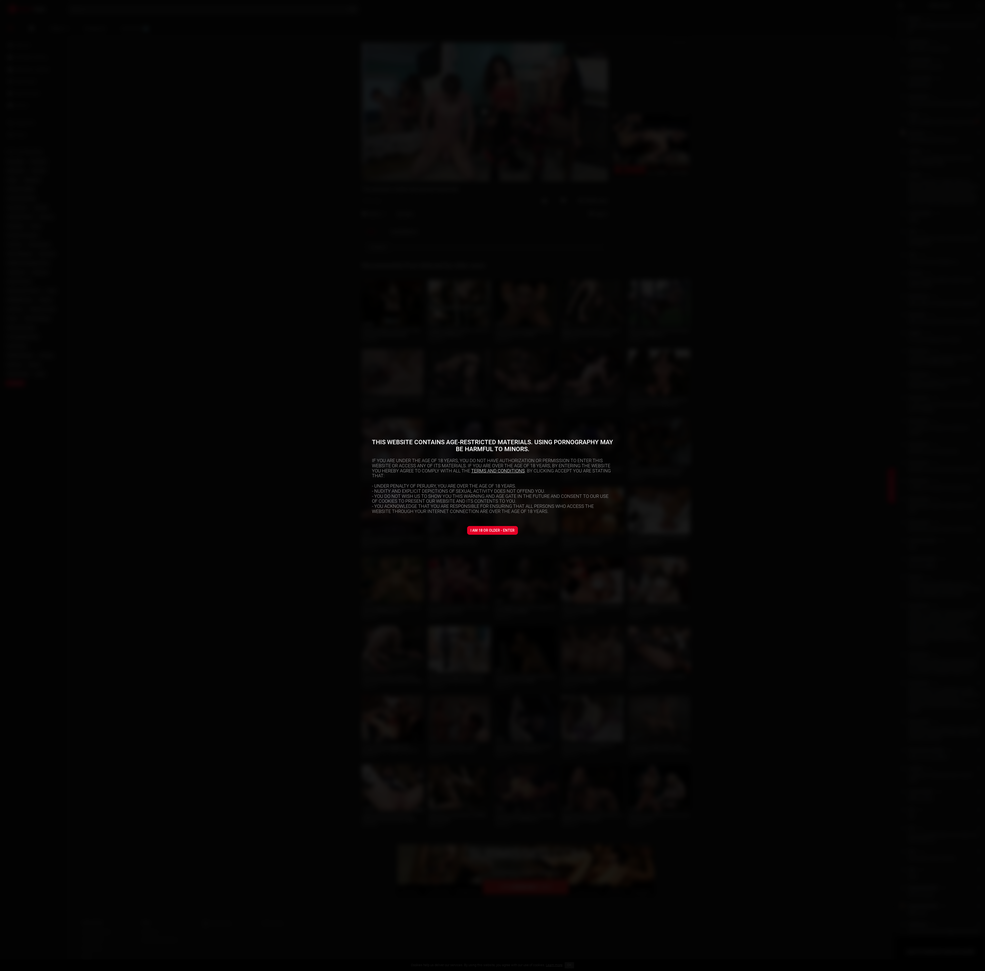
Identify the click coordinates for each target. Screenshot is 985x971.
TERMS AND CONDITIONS (498, 470)
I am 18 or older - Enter (492, 530)
